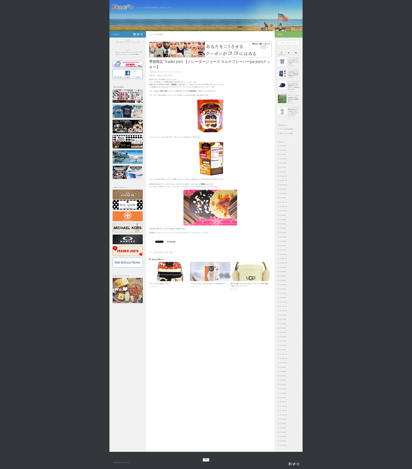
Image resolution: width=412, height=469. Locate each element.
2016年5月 (283, 384)
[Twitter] (138, 34)
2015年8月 (283, 424)
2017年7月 (283, 324)
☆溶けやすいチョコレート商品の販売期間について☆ (293, 74)
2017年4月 (283, 337)
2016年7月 (283, 376)
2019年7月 (283, 224)
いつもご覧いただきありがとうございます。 (293, 62)
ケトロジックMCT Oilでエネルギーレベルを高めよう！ (208, 284)
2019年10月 (283, 211)
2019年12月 (283, 202)
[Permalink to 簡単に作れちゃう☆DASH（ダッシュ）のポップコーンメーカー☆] (282, 110)
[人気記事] (288, 53)
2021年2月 (283, 167)
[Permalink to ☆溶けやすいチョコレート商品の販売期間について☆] (282, 73)
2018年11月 (283, 259)
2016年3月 (283, 393)
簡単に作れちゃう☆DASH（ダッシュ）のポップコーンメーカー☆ (293, 112)
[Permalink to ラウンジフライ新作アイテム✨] (169, 271)
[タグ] (295, 53)
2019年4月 (283, 237)
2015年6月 (283, 432)
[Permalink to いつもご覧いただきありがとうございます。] (282, 61)
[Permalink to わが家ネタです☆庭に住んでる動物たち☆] (282, 98)
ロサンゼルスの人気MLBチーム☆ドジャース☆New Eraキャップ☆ (293, 86)
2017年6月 (283, 328)
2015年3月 (283, 445)
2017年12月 (283, 302)
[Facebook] (134, 34)
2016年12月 (283, 354)
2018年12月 (283, 254)
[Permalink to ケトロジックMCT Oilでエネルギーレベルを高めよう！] (210, 271)
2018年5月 (283, 285)
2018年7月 (283, 276)
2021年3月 (283, 163)
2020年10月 (283, 185)
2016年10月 (283, 363)
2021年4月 (283, 159)
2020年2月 (283, 193)
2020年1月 (283, 198)
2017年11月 (283, 306)
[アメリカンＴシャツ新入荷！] (128, 117)
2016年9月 (283, 367)
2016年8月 (283, 371)
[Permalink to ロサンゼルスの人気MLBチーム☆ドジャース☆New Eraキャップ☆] (282, 85)
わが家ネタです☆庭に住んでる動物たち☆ (293, 99)
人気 (166, 252)
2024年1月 (283, 146)
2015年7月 (283, 428)
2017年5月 (283, 332)
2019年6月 (283, 228)
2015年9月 (283, 419)
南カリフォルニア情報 (293, 95)
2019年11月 (283, 207)
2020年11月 (283, 180)
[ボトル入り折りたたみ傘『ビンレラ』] (128, 102)
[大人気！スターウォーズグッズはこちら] (128, 133)
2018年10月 (283, 263)
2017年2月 (283, 345)
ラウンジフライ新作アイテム (159, 284)
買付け (171, 252)
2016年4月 (283, 389)
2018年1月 (283, 298)
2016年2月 (283, 397)
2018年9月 (283, 267)
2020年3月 (283, 189)
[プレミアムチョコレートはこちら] (128, 148)
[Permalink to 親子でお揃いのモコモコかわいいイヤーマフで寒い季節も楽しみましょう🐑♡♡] (251, 271)
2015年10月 (283, 415)
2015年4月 (283, 441)
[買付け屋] (141, 34)
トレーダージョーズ (158, 252)
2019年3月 (283, 241)
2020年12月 (283, 176)
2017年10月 (283, 311)
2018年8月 (283, 272)
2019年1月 (283, 250)
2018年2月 (283, 293)
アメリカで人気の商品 (156, 34)
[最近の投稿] (281, 53)
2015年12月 (283, 406)
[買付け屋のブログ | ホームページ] (123, 6)
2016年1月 (283, 402)
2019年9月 (283, 215)
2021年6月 (283, 150)
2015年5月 (283, 437)
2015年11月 (283, 410)
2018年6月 (283, 280)
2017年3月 (283, 341)
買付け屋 (153, 72)
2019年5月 (283, 232)
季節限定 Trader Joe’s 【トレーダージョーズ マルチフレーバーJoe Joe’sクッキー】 (178, 233)
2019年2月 (283, 246)
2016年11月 (283, 358)
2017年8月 (283, 319)
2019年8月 (283, 219)
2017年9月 (283, 315)
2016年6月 (283, 380)
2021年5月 (283, 154)
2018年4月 (283, 289)
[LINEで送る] (171, 242)
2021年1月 (283, 172)
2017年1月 (283, 350)
